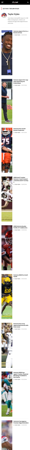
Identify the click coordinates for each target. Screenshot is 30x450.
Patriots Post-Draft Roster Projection (19, 129)
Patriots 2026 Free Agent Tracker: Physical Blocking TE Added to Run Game (20, 375)
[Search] (28, 2)
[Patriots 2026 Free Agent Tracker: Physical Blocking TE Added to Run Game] (6, 394)
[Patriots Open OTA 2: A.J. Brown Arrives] (6, 52)
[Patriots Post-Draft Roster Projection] (6, 150)
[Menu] (2, 2)
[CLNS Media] (15, 2)
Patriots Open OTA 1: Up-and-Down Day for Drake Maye (20, 81)
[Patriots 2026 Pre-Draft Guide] (6, 296)
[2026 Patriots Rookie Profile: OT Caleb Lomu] (6, 247)
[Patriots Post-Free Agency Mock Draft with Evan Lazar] (6, 345)
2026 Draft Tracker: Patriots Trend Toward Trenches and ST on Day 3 (20, 180)
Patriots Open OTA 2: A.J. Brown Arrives (20, 32)
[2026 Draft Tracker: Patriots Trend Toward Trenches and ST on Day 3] (6, 199)
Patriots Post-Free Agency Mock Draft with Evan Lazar (20, 325)
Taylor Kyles (13, 14)
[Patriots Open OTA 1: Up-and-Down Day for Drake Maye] (6, 101)
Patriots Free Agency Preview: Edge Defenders (21, 422)
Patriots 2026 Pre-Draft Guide (20, 275)
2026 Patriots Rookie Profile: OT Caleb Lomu (20, 227)
